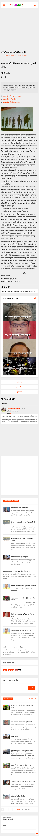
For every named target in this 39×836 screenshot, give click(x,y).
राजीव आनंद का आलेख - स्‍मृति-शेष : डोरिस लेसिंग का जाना (17, 571)
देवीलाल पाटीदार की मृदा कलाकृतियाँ (19, 557)
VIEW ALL (32, 698)
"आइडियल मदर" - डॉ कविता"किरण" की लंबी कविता (23, 781)
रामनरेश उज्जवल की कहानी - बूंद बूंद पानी (21, 630)
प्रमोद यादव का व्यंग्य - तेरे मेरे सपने (19, 508)
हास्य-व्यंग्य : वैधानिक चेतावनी (11, 102)
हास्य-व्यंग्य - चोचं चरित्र (10, 99)
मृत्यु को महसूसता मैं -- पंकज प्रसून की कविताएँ (22, 751)
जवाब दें (8, 413)
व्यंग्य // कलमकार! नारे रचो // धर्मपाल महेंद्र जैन (18, 353)
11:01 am (23, 408)
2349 (18, 809)
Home (2, 60)
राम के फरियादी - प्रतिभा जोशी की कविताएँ (21, 765)
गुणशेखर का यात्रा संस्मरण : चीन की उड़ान (13, 647)
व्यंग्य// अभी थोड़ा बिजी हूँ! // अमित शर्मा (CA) (18, 335)
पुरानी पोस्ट (19, 387)
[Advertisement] (19, 28)
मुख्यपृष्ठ (19, 392)
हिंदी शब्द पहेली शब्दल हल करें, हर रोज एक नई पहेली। (16, 55)
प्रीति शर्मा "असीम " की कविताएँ (18, 796)
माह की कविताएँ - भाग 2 (16, 736)
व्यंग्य (7, 60)
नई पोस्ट (19, 382)
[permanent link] (6, 77)
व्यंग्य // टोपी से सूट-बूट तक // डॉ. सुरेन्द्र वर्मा (18, 317)
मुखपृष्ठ (4, 825)
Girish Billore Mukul (13, 408)
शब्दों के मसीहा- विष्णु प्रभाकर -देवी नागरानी (21, 722)
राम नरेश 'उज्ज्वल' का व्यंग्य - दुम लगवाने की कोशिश (23, 586)
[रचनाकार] (16, 5)
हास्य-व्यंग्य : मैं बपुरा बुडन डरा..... (12, 96)
